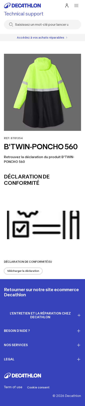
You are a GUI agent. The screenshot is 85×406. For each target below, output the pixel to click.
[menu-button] (76, 5)
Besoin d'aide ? (17, 331)
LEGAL (9, 359)
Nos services (16, 345)
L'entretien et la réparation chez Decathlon (40, 315)
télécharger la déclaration (23, 270)
